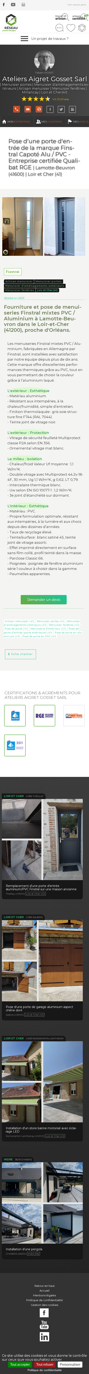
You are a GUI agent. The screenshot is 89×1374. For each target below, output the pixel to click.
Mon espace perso (76, 4)
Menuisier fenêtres (19, 290)
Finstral (13, 272)
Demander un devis (43, 600)
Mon (18, 121)
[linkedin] (23, 5)
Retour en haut (45, 1285)
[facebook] (3, 5)
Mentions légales (44, 1295)
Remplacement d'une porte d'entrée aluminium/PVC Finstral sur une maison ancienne (42, 835)
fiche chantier (22, 654)
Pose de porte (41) (16, 628)
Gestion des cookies (44, 1305)
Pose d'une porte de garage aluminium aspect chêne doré (42, 956)
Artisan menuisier (18, 281)
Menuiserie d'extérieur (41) (48, 628)
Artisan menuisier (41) (19, 621)
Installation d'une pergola (42, 1195)
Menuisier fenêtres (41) (64, 624)
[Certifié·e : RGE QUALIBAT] (15, 715)
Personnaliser (70, 1364)
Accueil (44, 1290)
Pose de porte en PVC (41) (39, 636)
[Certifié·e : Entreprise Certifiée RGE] (44, 715)
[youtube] (13, 5)
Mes (51, 121)
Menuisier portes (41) (51, 621)
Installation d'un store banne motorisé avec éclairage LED (42, 1077)
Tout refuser (44, 1364)
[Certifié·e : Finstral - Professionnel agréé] (74, 715)
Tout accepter (20, 1364)
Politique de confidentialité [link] (45, 1370)
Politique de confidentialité (44, 1300)
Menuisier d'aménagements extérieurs (34, 285)
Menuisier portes (49, 281)
